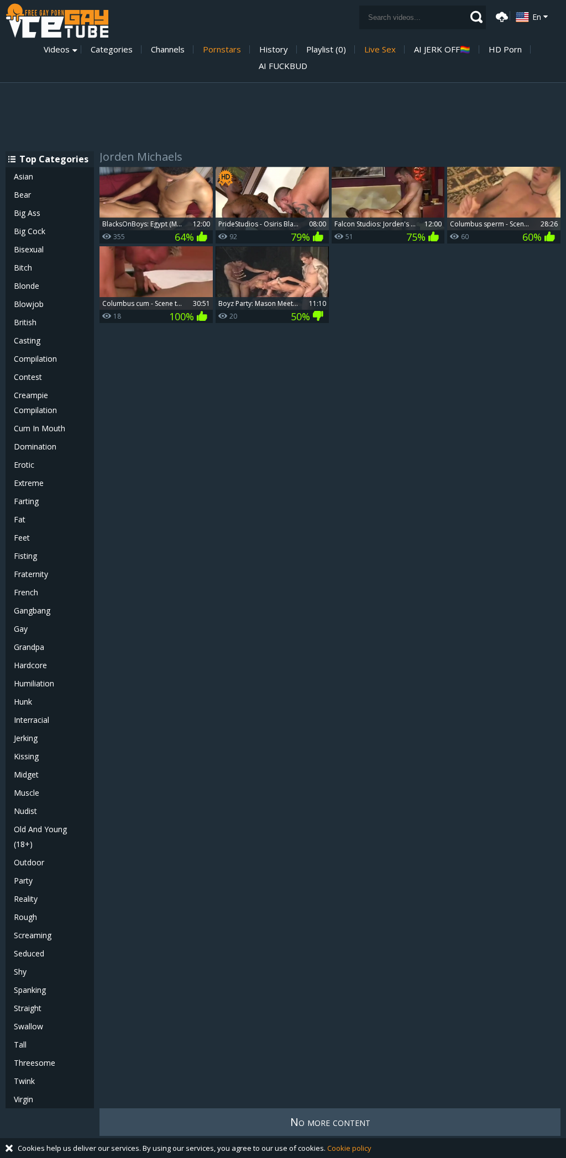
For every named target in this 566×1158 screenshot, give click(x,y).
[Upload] (500, 15)
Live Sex (380, 49)
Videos (57, 49)
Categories (112, 49)
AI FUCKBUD (283, 66)
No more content (330, 1121)
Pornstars (222, 49)
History (273, 49)
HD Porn (505, 49)
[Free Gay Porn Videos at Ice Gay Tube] (57, 21)
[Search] (476, 17)
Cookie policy (349, 1148)
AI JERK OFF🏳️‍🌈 (442, 49)
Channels (168, 49)
